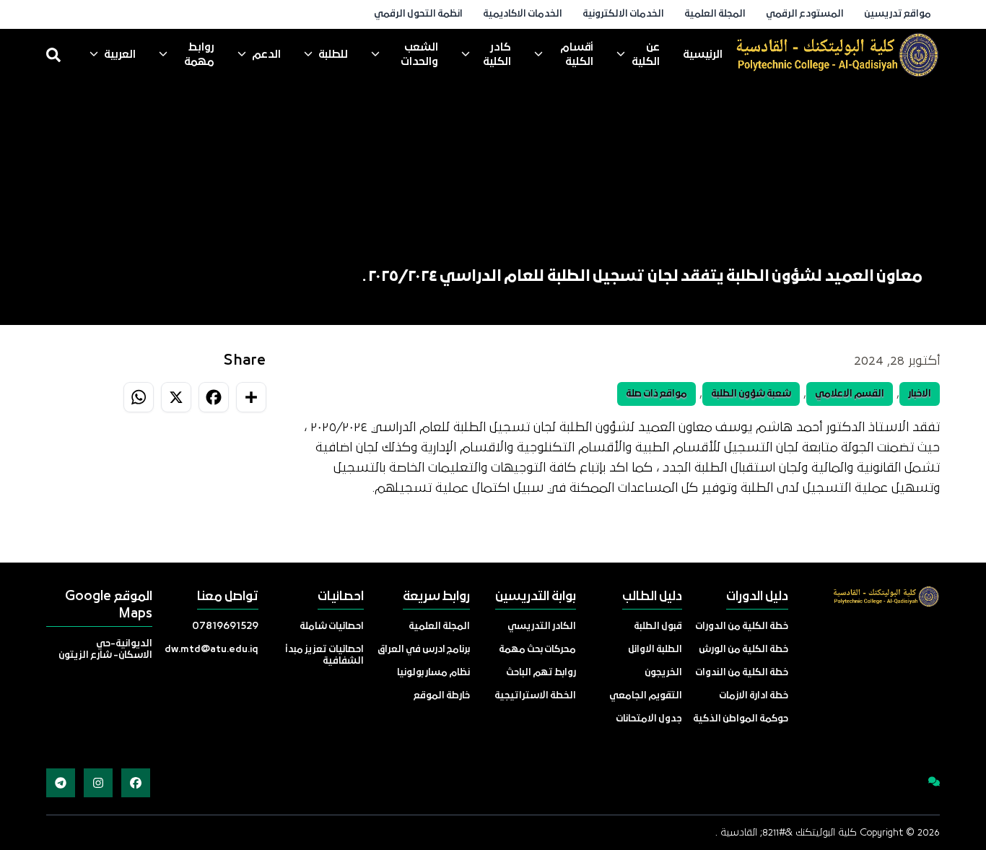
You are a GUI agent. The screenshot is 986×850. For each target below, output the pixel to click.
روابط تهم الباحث (541, 673)
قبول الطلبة (658, 626)
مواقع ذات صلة (656, 394)
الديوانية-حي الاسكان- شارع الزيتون (105, 650)
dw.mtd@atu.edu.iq (211, 649)
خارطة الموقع (442, 696)
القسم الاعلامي (849, 394)
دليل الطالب (652, 597)
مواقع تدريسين (897, 14)
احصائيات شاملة (332, 626)
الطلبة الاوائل (655, 649)
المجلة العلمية (715, 14)
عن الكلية (646, 54)
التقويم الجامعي (645, 696)
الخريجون (663, 673)
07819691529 (225, 626)
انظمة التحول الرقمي (418, 14)
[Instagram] (98, 782)
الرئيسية (703, 55)
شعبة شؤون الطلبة (751, 394)
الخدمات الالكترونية (623, 14)
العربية (120, 55)
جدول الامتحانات (649, 719)
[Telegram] (60, 782)
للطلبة (333, 55)
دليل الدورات (757, 597)
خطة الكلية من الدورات (741, 626)
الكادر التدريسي (541, 626)
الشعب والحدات (419, 54)
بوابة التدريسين (535, 597)
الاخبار (919, 394)
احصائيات (341, 597)
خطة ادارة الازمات (753, 696)
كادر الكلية (496, 54)
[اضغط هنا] (925, 783)
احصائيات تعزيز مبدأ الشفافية (324, 655)
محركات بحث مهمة (537, 649)
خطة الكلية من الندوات (741, 673)
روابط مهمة (199, 54)
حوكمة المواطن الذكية (740, 719)
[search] (53, 55)
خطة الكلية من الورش (743, 649)
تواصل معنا (227, 597)
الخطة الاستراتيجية (535, 696)
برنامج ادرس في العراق (424, 649)
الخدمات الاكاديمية (522, 14)
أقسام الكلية (576, 54)
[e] (837, 55)
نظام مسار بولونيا (433, 673)
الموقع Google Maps (108, 606)
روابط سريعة (436, 597)
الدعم (266, 55)
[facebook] (135, 782)
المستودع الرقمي (805, 14)
